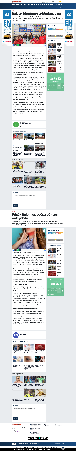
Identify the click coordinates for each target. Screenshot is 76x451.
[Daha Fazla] (20, 45)
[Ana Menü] (60, 7)
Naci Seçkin (16, 252)
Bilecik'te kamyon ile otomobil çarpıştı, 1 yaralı (28, 141)
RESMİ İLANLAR (37, 4)
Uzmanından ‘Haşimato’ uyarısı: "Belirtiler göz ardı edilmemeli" (59, 52)
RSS (14, 443)
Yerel (13, 10)
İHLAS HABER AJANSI (25, 123)
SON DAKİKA (24, 4)
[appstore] (32, 438)
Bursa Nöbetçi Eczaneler (36, 424)
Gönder (15, 205)
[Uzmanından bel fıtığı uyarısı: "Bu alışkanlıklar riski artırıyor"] (18, 359)
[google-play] (43, 438)
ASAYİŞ (58, 61)
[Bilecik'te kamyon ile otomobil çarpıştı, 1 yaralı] (29, 135)
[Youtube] (19, 431)
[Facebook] (13, 431)
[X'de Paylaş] (15, 45)
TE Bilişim (62, 443)
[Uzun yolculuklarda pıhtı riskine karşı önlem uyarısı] (40, 346)
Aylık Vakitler (51, 89)
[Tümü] (62, 40)
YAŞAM (57, 4)
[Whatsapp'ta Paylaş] (18, 45)
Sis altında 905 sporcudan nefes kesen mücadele (28, 153)
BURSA (13, 4)
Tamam (63, 449)
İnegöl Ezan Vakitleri (58, 425)
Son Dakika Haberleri (35, 433)
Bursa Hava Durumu (35, 425)
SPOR (14, 7)
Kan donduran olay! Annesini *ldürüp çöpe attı (60, 64)
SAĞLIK (58, 67)
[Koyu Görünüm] (62, 5)
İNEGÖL (18, 4)
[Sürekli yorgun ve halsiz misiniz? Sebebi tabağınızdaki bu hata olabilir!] (40, 359)
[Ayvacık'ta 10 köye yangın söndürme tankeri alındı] (18, 135)
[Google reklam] (7, 27)
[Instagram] (17, 431)
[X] (15, 431)
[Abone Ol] (45, 45)
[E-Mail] (21, 126)
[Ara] (60, 5)
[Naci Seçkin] (16, 335)
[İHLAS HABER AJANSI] (16, 124)
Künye (45, 424)
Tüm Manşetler (34, 432)
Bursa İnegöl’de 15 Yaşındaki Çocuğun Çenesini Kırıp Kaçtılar (60, 58)
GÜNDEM (30, 4)
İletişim (56, 424)
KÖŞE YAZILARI (45, 4)
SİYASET (52, 4)
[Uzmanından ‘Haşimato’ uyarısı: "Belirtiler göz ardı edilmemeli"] (29, 346)
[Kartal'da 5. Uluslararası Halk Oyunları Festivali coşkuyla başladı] (40, 135)
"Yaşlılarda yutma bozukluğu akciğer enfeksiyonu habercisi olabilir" (59, 46)
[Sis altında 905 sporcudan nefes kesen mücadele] (29, 148)
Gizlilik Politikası (47, 425)
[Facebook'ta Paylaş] (13, 45)
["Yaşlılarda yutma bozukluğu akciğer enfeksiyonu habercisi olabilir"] (18, 346)
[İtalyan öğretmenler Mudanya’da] (29, 34)
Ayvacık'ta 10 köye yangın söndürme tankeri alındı (17, 141)
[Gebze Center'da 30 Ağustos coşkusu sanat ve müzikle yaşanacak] (18, 148)
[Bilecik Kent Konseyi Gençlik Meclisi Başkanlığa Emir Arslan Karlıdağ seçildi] (40, 148)
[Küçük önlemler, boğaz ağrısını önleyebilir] (29, 238)
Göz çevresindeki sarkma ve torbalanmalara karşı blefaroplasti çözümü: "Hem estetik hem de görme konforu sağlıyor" (29, 366)
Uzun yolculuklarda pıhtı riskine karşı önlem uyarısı (60, 70)
